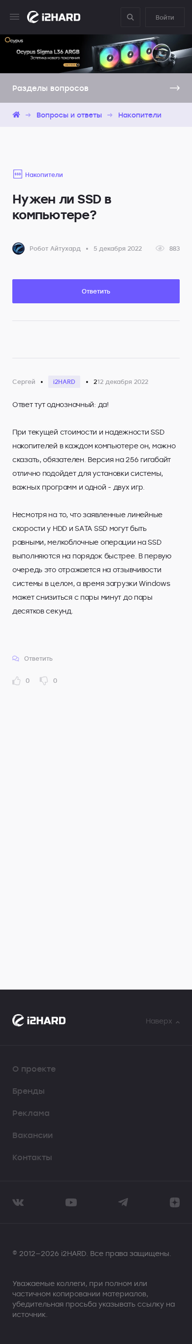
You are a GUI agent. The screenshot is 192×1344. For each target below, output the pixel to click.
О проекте (34, 1068)
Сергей (23, 381)
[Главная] (16, 115)
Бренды (28, 1090)
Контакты (32, 1157)
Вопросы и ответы (69, 114)
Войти (165, 17)
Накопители (139, 114)
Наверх (159, 1020)
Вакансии (32, 1135)
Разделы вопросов (50, 88)
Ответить (96, 291)
